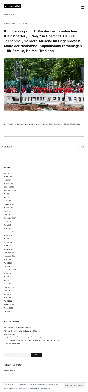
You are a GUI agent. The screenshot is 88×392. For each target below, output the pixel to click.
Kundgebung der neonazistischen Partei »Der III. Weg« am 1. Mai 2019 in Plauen (32, 340)
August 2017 (8, 221)
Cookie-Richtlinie (45, 388)
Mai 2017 (7, 228)
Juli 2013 (7, 277)
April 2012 (8, 301)
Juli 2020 (7, 173)
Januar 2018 (8, 208)
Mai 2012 (7, 297)
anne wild (12, 6)
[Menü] (81, 6)
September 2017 (10, 218)
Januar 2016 (8, 235)
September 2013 (10, 270)
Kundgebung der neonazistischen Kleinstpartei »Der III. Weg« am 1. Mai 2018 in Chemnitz (48, 124)
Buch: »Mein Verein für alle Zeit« (15, 344)
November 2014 (10, 256)
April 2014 (8, 263)
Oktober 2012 (9, 291)
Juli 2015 (7, 239)
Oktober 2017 (9, 215)
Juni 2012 (7, 294)
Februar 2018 (9, 204)
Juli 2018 (7, 194)
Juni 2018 (7, 197)
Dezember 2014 (9, 253)
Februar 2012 (9, 304)
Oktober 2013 (9, 266)
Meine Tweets (9, 370)
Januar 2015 (8, 249)
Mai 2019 (7, 180)
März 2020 (8, 176)
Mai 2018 (7, 201)
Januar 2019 (8, 183)
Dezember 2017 (9, 211)
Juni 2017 (7, 225)
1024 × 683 (23, 24)
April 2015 (8, 242)
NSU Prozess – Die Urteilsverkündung (17, 327)
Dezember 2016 (9, 232)
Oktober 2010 (9, 311)
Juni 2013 (7, 280)
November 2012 (10, 287)
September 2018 (10, 190)
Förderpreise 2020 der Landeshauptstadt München (22, 331)
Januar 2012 (8, 308)
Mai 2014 (7, 259)
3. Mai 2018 (9, 24)
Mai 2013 (7, 284)
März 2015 (8, 246)
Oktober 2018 (9, 187)
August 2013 (8, 273)
